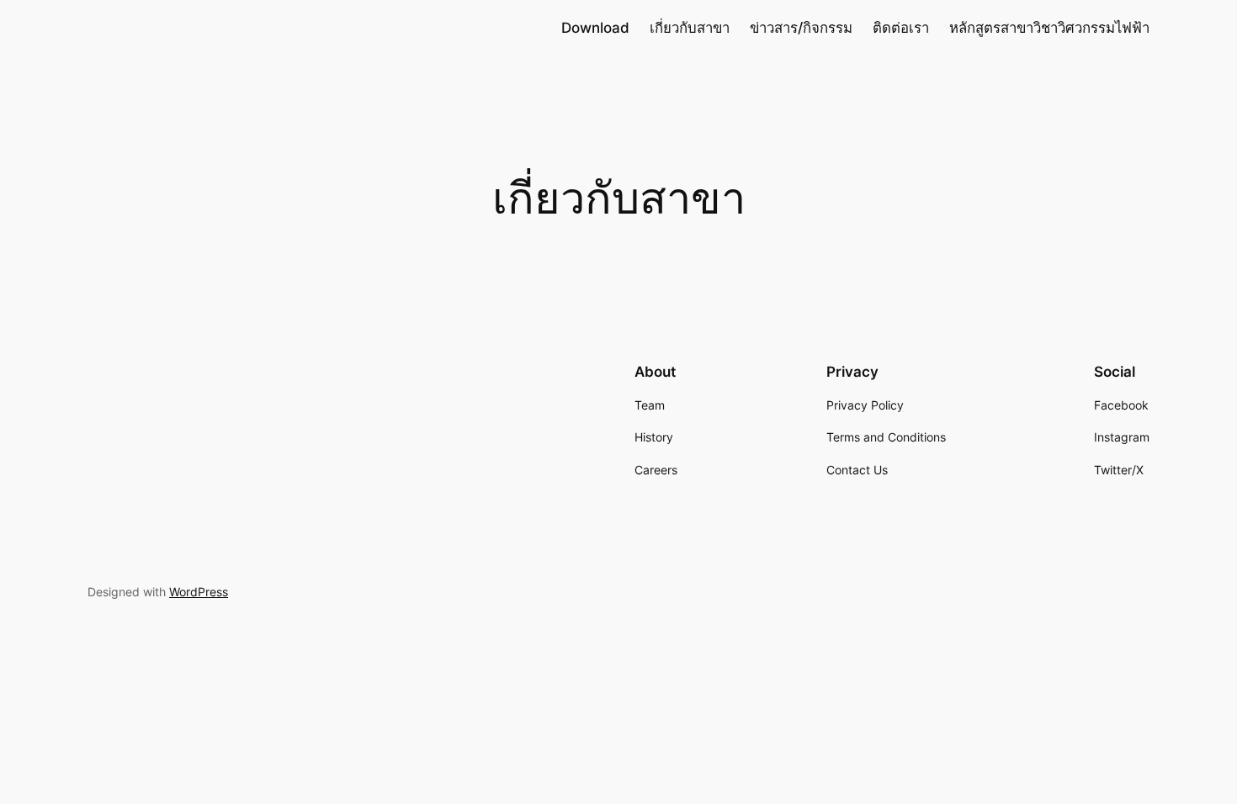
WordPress (198, 591)
